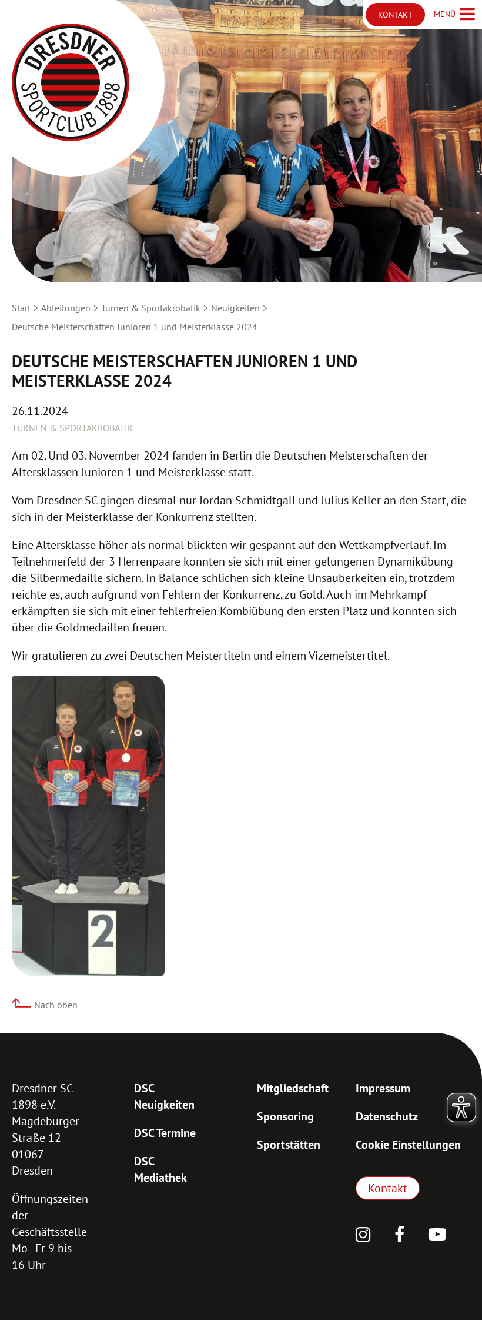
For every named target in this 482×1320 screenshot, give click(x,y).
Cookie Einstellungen (408, 1144)
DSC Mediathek (160, 1169)
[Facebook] (399, 1235)
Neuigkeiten (235, 308)
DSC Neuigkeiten (164, 1096)
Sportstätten (288, 1144)
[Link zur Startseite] (70, 82)
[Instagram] (363, 1235)
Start (21, 308)
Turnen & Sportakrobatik (150, 308)
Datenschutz (387, 1116)
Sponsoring (285, 1116)
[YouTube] (437, 1235)
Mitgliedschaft (293, 1088)
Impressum (383, 1088)
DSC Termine (165, 1133)
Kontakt (387, 1188)
